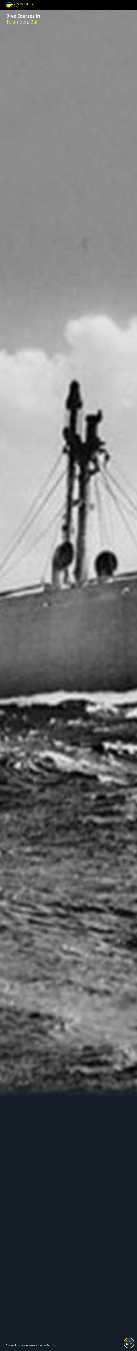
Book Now (129, 1343)
